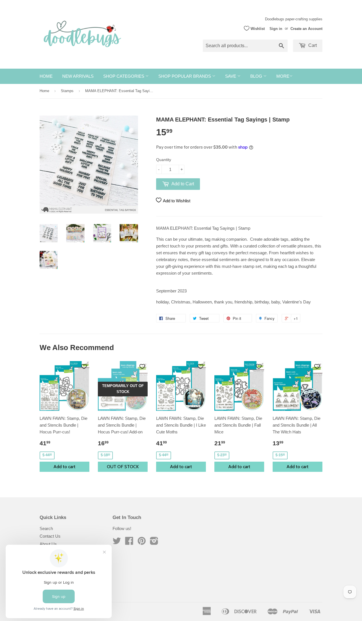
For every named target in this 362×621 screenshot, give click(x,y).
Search (46, 528)
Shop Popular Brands (185, 76)
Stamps (67, 91)
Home (46, 76)
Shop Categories (124, 76)
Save (231, 76)
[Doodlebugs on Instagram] (154, 542)
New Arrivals (78, 76)
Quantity (163, 159)
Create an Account (306, 28)
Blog (256, 76)
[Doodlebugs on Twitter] (117, 542)
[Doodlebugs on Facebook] (129, 542)
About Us (48, 544)
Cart (312, 45)
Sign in (276, 28)
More (282, 76)
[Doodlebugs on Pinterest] (141, 542)
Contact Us (50, 536)
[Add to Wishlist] (84, 366)
